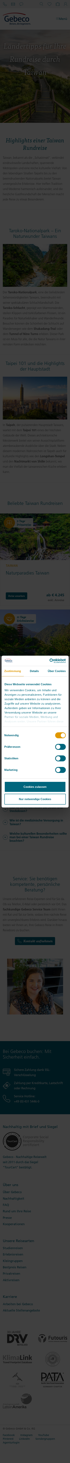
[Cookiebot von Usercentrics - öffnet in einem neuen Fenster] (50, 660)
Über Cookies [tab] (57, 671)
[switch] (60, 747)
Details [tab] (34, 671)
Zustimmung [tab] (12, 671)
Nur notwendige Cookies (35, 799)
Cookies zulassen (35, 786)
